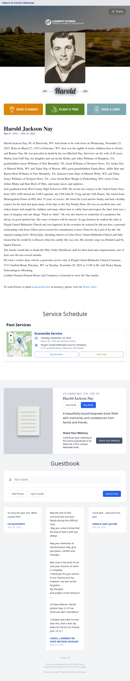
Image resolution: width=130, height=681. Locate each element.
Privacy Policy (56, 667)
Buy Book (88, 404)
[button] (19, 340)
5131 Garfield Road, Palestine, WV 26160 (62, 348)
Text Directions (56, 354)
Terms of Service (73, 667)
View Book (71, 404)
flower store (89, 287)
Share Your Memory (109, 440)
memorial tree (42, 287)
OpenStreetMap (68, 672)
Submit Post (112, 493)
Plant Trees (102, 354)
